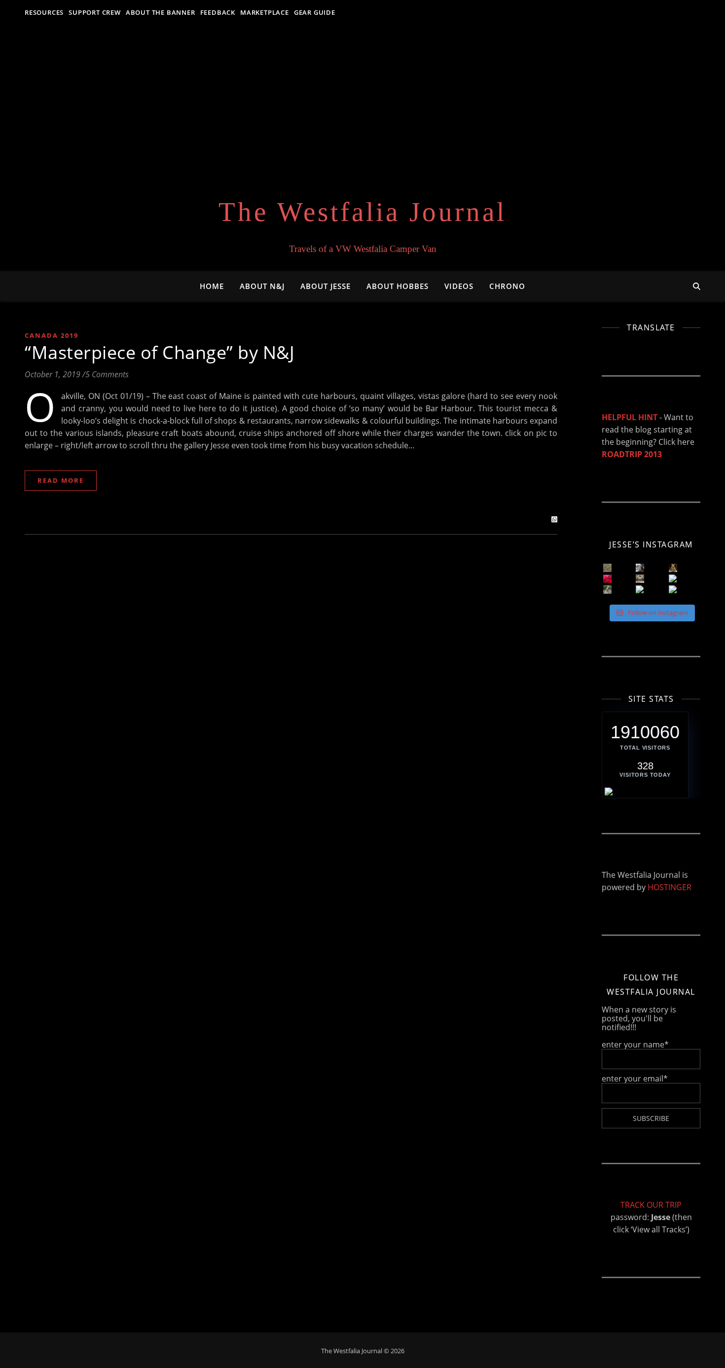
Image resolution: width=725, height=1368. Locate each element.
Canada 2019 (51, 335)
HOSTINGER (669, 887)
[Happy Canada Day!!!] (607, 579)
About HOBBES (397, 286)
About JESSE (325, 286)
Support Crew (95, 12)
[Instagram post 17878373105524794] (607, 589)
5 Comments (107, 374)
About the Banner (160, 12)
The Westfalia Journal (362, 212)
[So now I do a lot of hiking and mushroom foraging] (607, 568)
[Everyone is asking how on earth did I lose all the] (640, 568)
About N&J (262, 286)
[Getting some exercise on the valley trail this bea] (673, 589)
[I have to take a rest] (673, 579)
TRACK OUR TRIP (651, 1204)
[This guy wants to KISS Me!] (640, 589)
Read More (60, 480)
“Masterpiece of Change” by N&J (159, 352)
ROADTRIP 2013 (632, 454)
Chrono (507, 286)
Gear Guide (314, 12)
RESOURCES (44, 12)
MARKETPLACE (264, 12)
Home (212, 286)
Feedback (217, 12)
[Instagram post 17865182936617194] (640, 579)
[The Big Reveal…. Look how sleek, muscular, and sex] (673, 568)
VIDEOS (458, 286)
